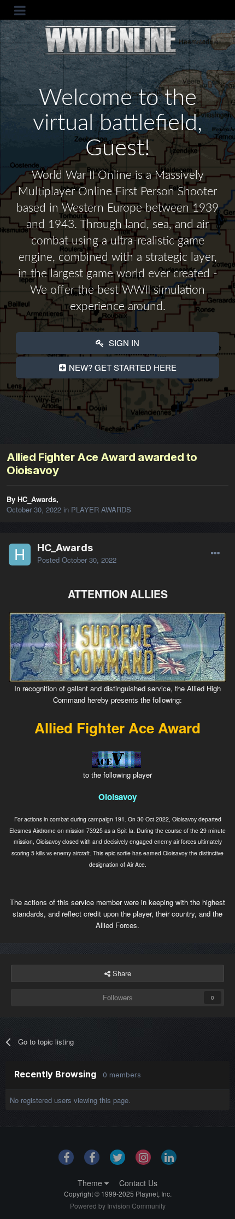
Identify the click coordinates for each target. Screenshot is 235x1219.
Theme (91, 1182)
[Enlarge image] (117, 646)
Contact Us (138, 1182)
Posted (76, 560)
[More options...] (215, 553)
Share (120, 973)
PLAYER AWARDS (101, 509)
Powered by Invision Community (118, 1205)
